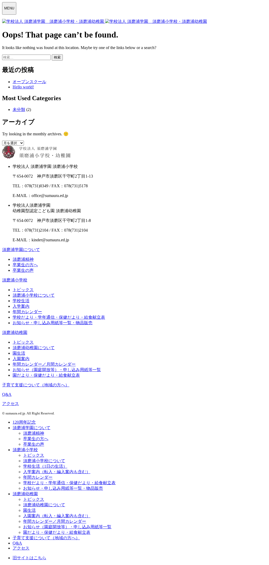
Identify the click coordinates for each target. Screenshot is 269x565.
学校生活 (21, 301)
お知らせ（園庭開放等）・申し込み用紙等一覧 (57, 369)
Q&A (7, 394)
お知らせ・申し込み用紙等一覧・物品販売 (52, 323)
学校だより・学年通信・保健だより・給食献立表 (59, 317)
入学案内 (21, 306)
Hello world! (23, 87)
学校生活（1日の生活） (45, 466)
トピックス (23, 289)
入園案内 (21, 358)
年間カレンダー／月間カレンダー (44, 364)
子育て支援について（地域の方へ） (35, 385)
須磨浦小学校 (14, 280)
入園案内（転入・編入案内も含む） (56, 516)
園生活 (19, 353)
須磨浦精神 (23, 259)
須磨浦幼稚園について (34, 347)
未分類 (19, 109)
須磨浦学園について (21, 249)
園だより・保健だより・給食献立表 (46, 375)
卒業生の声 (23, 270)
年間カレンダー (27, 312)
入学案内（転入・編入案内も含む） (56, 472)
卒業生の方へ (25, 265)
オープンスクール (29, 81)
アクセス (10, 403)
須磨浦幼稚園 (14, 332)
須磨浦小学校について (34, 295)
